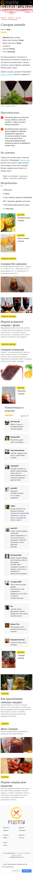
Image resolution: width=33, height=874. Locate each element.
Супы (5, 845)
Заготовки (22, 830)
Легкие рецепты (14, 10)
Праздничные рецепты (3, 10)
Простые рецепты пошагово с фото (16, 816)
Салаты (21, 837)
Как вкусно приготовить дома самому (9, 2)
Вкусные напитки (30, 10)
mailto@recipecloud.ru (17, 857)
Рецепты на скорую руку (12, 11)
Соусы (5, 842)
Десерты (21, 827)
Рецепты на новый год (10, 11)
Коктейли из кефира (25, 11)
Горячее (6, 830)
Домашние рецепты (23, 10)
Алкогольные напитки (21, 10)
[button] (30, 2)
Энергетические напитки (16, 10)
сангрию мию (25, 160)
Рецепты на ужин (28, 11)
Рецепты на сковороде (5, 11)
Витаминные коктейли (19, 10)
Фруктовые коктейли (7, 10)
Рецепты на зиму (32, 11)
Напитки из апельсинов (18, 178)
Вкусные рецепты (1, 10)
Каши (5, 837)
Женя (8, 29)
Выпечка (6, 827)
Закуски (6, 835)
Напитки (22, 835)
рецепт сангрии (11, 37)
